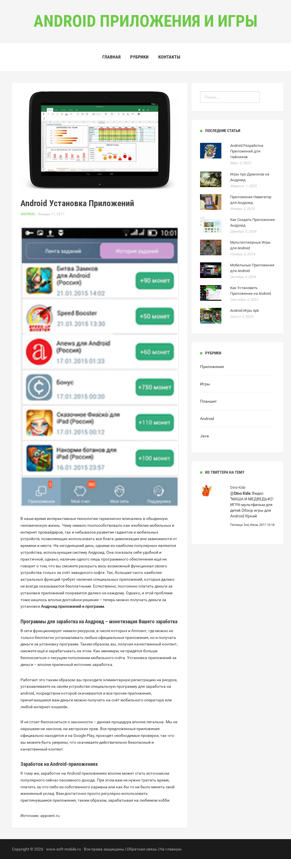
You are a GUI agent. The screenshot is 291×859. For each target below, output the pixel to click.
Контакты (169, 57)
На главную (170, 849)
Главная (111, 57)
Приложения (212, 366)
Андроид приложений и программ (72, 606)
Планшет (208, 401)
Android (27, 214)
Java (204, 436)
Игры (205, 384)
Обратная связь (142, 849)
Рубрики (139, 57)
